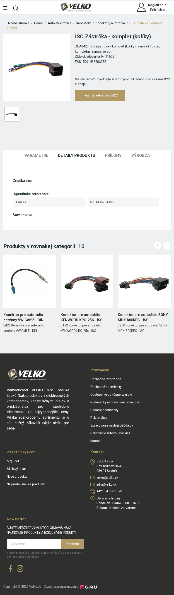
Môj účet (13, 461)
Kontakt (96, 441)
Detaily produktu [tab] (76, 155)
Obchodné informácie (105, 379)
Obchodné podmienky (106, 387)
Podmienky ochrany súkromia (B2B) (116, 402)
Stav (16, 215)
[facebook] (10, 569)
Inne (29, 181)
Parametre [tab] (36, 155)
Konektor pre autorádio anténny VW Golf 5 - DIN (23, 317)
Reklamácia (98, 418)
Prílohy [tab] (113, 155)
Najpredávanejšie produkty (26, 484)
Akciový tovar (16, 469)
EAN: (78, 62)
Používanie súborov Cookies (110, 433)
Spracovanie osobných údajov (111, 425)
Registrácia (157, 5)
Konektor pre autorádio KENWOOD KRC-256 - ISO (82, 317)
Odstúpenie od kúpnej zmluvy (111, 394)
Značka (19, 180)
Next (167, 245)
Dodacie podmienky (104, 410)
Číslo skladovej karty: (89, 56)
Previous (158, 245)
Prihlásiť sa (158, 10)
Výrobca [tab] (140, 155)
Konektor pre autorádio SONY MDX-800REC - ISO (143, 317)
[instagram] (20, 569)
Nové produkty (17, 476)
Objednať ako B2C (105, 95)
